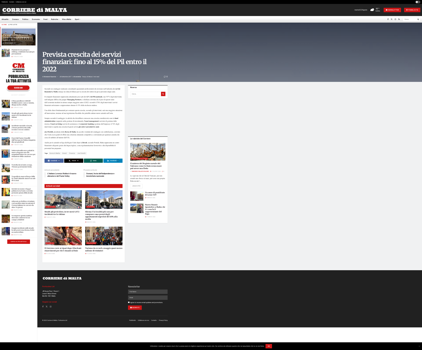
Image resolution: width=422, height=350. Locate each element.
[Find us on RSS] (399, 19)
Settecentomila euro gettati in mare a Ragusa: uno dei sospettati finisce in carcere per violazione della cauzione (23, 153)
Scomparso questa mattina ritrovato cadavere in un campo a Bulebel (22, 218)
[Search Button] (418, 19)
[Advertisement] (147, 117)
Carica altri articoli (19, 242)
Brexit (65, 153)
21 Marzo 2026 (150, 217)
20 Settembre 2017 (66, 77)
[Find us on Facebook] (387, 19)
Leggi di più (137, 186)
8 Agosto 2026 (90, 222)
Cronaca (15, 19)
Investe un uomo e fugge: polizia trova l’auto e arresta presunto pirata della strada (22, 191)
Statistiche (50, 207)
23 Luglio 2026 (50, 254)
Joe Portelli (81, 153)
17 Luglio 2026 (90, 254)
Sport (77, 19)
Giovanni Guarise (50, 77)
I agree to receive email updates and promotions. (146, 302)
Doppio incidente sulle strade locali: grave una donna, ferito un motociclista (23, 230)
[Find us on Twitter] (391, 19)
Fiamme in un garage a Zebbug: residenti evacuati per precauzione (23, 52)
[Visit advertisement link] (18, 77)
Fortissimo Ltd (48, 286)
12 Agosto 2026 (50, 217)
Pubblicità (5, 2)
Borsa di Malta (55, 153)
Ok (269, 346)
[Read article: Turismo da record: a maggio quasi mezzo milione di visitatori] (104, 236)
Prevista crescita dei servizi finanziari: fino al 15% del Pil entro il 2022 (16, 37)
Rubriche (54, 19)
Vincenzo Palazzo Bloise (140, 171)
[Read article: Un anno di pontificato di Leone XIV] (136, 196)
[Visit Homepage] (35, 10)
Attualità (5, 19)
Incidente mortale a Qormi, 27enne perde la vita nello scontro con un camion (22, 128)
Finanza (72, 153)
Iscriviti (136, 308)
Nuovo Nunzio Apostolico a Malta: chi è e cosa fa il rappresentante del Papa (155, 209)
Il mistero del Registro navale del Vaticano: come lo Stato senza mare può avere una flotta (146, 165)
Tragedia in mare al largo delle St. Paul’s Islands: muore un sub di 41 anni (23, 178)
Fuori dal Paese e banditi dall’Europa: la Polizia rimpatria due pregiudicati (23, 140)
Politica (25, 19)
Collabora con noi (21, 2)
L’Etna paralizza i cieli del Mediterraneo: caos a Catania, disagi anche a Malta (23, 103)
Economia (36, 19)
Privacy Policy (163, 320)
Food (45, 19)
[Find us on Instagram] (395, 19)
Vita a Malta (66, 19)
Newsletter (393, 10)
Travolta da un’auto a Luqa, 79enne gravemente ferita (22, 166)
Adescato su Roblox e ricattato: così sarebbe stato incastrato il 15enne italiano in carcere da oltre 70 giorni (23, 204)
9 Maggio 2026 (150, 198)
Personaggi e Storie (139, 158)
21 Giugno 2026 (156, 171)
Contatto (11, 2)
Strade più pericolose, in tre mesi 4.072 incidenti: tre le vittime (22, 115)
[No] (419, 346)
